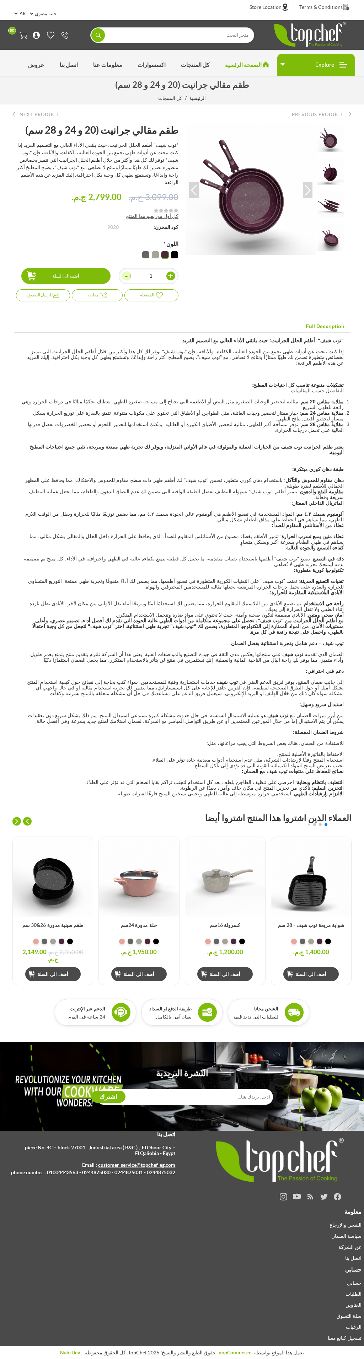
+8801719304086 (63, 35)
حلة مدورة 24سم (139, 925)
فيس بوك (337, 1197)
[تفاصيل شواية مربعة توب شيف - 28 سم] (311, 876)
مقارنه (92, 294)
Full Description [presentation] (325, 326)
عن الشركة (350, 1247)
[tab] (325, 327)
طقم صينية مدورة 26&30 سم (53, 925)
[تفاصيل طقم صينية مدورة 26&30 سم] (53, 876)
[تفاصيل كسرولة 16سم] (225, 876)
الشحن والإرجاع (346, 1225)
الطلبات (354, 1294)
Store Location (266, 7)
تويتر (324, 1197)
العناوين (354, 1305)
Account (34, 35)
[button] (194, 190)
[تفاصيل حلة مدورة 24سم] (139, 876)
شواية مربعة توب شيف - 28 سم (311, 925)
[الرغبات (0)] (48, 35)
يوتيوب (297, 1197)
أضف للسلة (280, 846)
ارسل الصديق (39, 294)
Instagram (283, 1197)
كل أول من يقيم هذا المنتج (152, 216)
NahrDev (70, 1352)
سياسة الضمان (346, 1236)
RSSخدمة (310, 1197)
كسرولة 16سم (225, 925)
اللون (171, 244)
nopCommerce (235, 1352)
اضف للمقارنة (280, 860)
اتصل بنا (353, 1258)
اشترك (108, 1096)
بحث (98, 35)
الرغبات (354, 1327)
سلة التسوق (349, 1316)
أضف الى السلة (66, 276)
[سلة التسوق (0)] (23, 35)
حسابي (354, 1283)
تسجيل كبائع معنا (345, 1338)
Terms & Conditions (321, 7)
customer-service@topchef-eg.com (136, 1165)
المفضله (147, 294)
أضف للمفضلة (280, 874)
